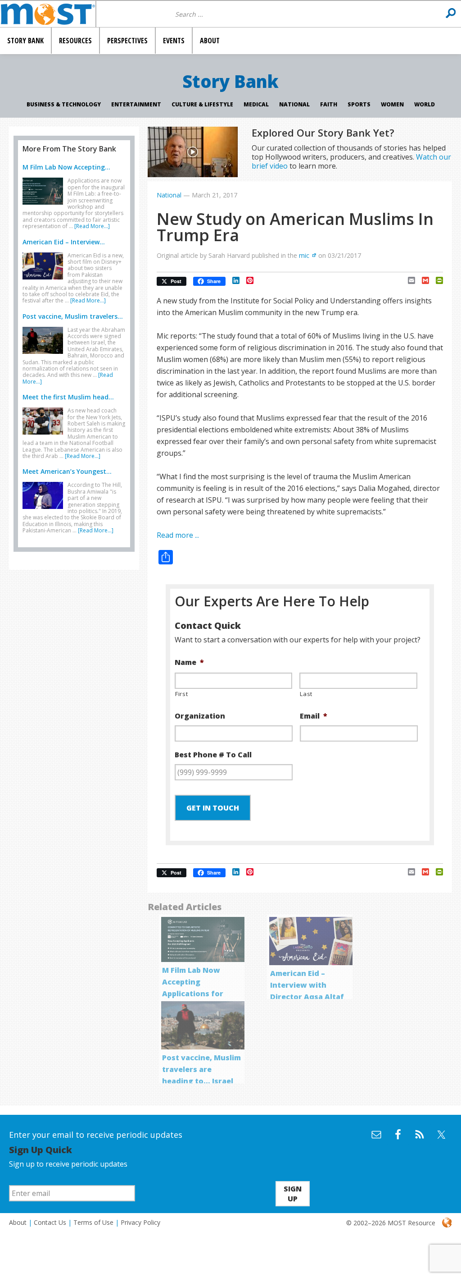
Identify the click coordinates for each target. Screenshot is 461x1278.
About (18, 1222)
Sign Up (293, 1194)
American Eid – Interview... (64, 242)
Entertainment (136, 104)
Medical (256, 104)
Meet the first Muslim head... (68, 397)
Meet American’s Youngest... (67, 471)
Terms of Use (93, 1222)
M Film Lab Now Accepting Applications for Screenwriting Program (192, 993)
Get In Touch (212, 808)
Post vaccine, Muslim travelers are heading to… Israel (201, 1069)
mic (304, 255)
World (424, 104)
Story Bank (230, 81)
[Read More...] (92, 226)
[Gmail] (422, 280)
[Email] (408, 280)
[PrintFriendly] (436, 280)
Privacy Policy (140, 1222)
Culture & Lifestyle (202, 104)
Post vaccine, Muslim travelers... (73, 316)
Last (306, 694)
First (181, 694)
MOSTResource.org (47, 14)
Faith (328, 104)
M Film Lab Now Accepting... (66, 167)
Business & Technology (64, 104)
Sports (359, 104)
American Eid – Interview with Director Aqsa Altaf (307, 985)
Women (392, 104)
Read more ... (178, 535)
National (294, 104)
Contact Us (50, 1222)
